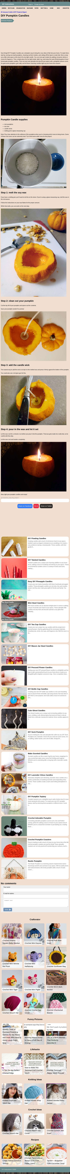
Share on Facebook (25, 506)
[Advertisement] (35, 37)
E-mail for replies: (8, 893)
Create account (39, 4)
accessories (4, 498)
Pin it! (36, 506)
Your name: (6, 887)
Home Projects (7, 20)
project (16, 498)
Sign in (30, 4)
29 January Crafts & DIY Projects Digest (14, 12)
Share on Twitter (46, 506)
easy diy (11, 498)
